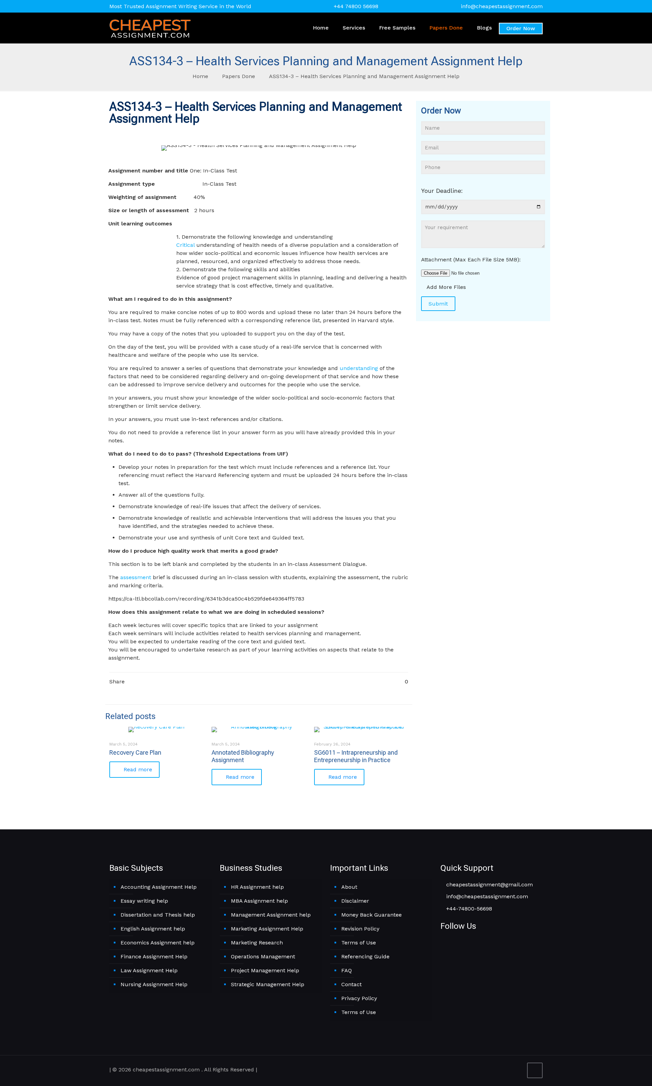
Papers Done (238, 76)
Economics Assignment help (158, 942)
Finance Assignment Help (154, 956)
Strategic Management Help (267, 984)
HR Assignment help (257, 887)
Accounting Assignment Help (159, 887)
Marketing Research (257, 942)
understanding (359, 368)
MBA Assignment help (259, 901)
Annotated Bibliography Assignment (243, 756)
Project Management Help (265, 970)
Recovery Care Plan (135, 752)
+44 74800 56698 (356, 6)
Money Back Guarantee (371, 915)
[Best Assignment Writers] (150, 28)
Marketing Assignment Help (267, 928)
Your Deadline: (442, 190)
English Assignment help (153, 928)
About (349, 887)
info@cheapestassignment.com (502, 6)
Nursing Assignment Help (154, 984)
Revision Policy (360, 928)
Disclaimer (355, 901)
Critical (185, 245)
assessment (135, 577)
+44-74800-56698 (468, 908)
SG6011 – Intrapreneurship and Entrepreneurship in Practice (356, 756)
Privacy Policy (359, 998)
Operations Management (263, 956)
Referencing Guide (365, 956)
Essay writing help (144, 901)
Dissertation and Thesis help (158, 915)
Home (200, 76)
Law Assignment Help (149, 970)
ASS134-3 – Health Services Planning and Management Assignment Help (364, 76)
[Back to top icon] (535, 1070)
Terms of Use (358, 942)
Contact (351, 984)
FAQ (346, 970)
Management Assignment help (271, 915)
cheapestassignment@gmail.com (489, 884)
